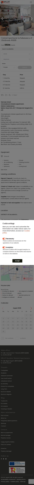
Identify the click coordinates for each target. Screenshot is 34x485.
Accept (17, 261)
